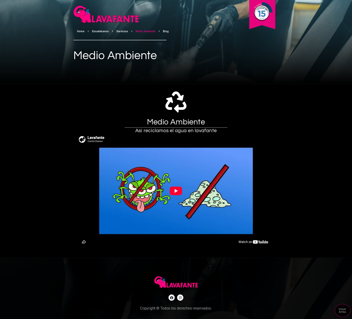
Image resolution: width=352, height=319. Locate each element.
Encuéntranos (100, 31)
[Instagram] (180, 297)
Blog (166, 31)
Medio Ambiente (145, 31)
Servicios (122, 31)
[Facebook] (171, 297)
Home (80, 31)
